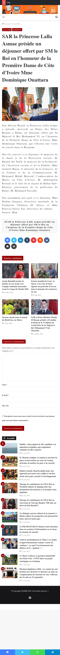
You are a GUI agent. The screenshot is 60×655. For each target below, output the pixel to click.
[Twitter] (14, 240)
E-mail (5, 395)
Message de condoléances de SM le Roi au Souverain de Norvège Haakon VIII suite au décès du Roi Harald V (38, 503)
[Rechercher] (56, 17)
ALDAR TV (17, 30)
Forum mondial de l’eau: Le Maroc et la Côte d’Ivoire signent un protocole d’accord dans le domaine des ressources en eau (44, 286)
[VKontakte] (47, 240)
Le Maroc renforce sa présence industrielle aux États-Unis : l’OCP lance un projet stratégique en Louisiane (37, 558)
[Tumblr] (27, 240)
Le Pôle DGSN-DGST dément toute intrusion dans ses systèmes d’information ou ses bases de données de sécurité (39, 529)
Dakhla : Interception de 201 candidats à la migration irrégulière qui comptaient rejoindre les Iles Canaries (38, 447)
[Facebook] (7, 240)
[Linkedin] (20, 240)
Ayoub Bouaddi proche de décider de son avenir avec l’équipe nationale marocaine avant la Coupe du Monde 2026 (15, 285)
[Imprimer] (14, 246)
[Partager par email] (7, 246)
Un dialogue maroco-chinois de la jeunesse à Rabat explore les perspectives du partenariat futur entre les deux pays (39, 516)
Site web (5, 405)
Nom (4, 384)
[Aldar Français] (30, 9)
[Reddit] (40, 240)
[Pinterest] (33, 240)
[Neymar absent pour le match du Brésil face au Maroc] (15, 306)
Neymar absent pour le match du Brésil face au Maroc (14, 318)
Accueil (7, 23)
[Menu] (3, 17)
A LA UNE (15, 23)
